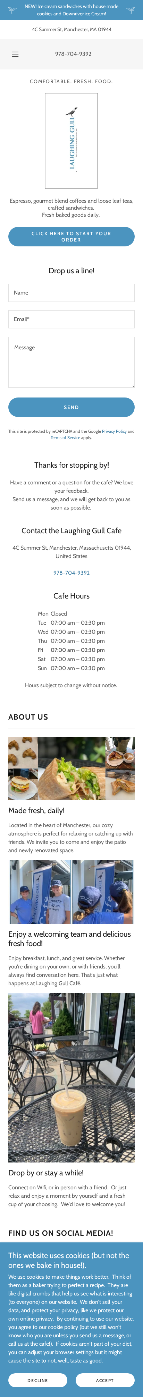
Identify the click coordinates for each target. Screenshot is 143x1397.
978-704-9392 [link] (73, 54)
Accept (105, 1380)
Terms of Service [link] (65, 437)
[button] (15, 54)
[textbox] (71, 293)
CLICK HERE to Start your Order (71, 236)
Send (71, 407)
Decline (37, 1380)
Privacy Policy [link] (114, 431)
